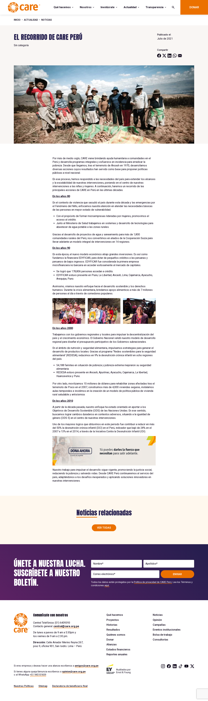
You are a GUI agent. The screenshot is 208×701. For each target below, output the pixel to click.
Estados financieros (118, 649)
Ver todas (104, 527)
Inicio (17, 20)
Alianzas (111, 644)
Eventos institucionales (167, 629)
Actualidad (130, 7)
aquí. (106, 585)
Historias (111, 624)
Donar (194, 7)
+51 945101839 (38, 674)
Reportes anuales (116, 654)
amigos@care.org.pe (86, 665)
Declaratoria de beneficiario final (70, 686)
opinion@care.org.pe (74, 671)
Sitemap (43, 686)
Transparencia (154, 7)
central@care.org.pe (66, 626)
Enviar (177, 574)
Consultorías (160, 639)
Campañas (159, 624)
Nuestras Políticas (24, 686)
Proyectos (112, 619)
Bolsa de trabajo (162, 634)
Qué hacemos (62, 7)
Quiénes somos (115, 634)
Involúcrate (108, 7)
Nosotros (85, 7)
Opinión (157, 619)
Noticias (46, 20)
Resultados (113, 629)
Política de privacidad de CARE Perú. (153, 582)
